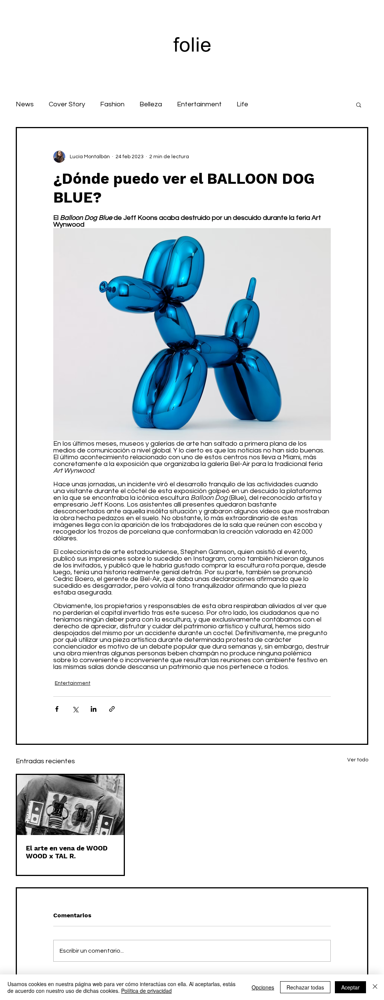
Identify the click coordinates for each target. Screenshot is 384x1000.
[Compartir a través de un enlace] (112, 709)
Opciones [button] (263, 987)
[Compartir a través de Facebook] (56, 709)
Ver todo (357, 759)
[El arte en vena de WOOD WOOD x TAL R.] (70, 805)
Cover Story (67, 104)
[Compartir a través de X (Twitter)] (75, 709)
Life (242, 104)
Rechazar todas (305, 987)
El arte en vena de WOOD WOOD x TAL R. (67, 852)
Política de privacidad (146, 990)
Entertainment (199, 104)
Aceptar (350, 987)
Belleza (151, 104)
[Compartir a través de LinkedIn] (93, 709)
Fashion (112, 104)
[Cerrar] (375, 987)
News (25, 104)
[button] (358, 104)
